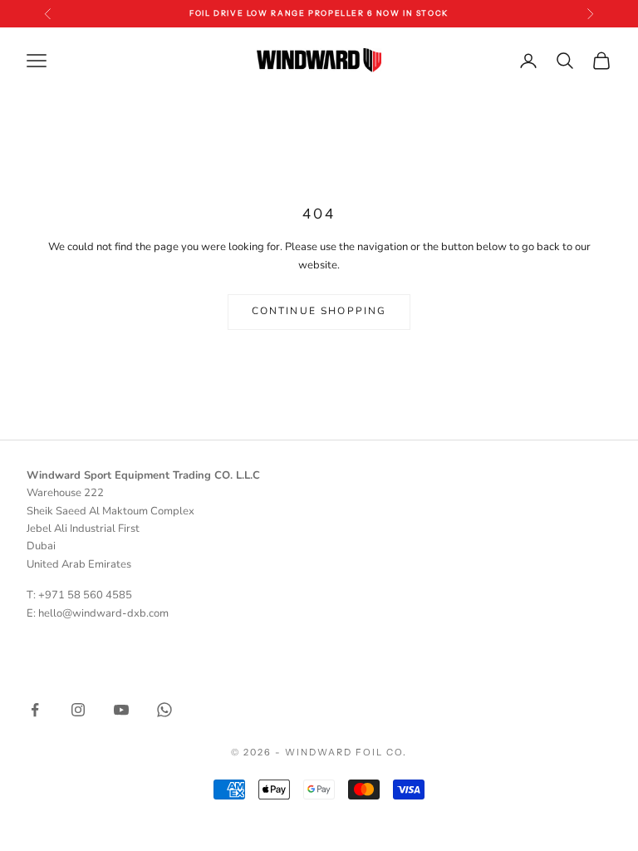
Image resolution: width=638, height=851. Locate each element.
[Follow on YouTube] (121, 709)
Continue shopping (319, 310)
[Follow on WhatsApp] (164, 709)
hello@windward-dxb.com (103, 613)
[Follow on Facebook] (35, 709)
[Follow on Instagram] (78, 709)
